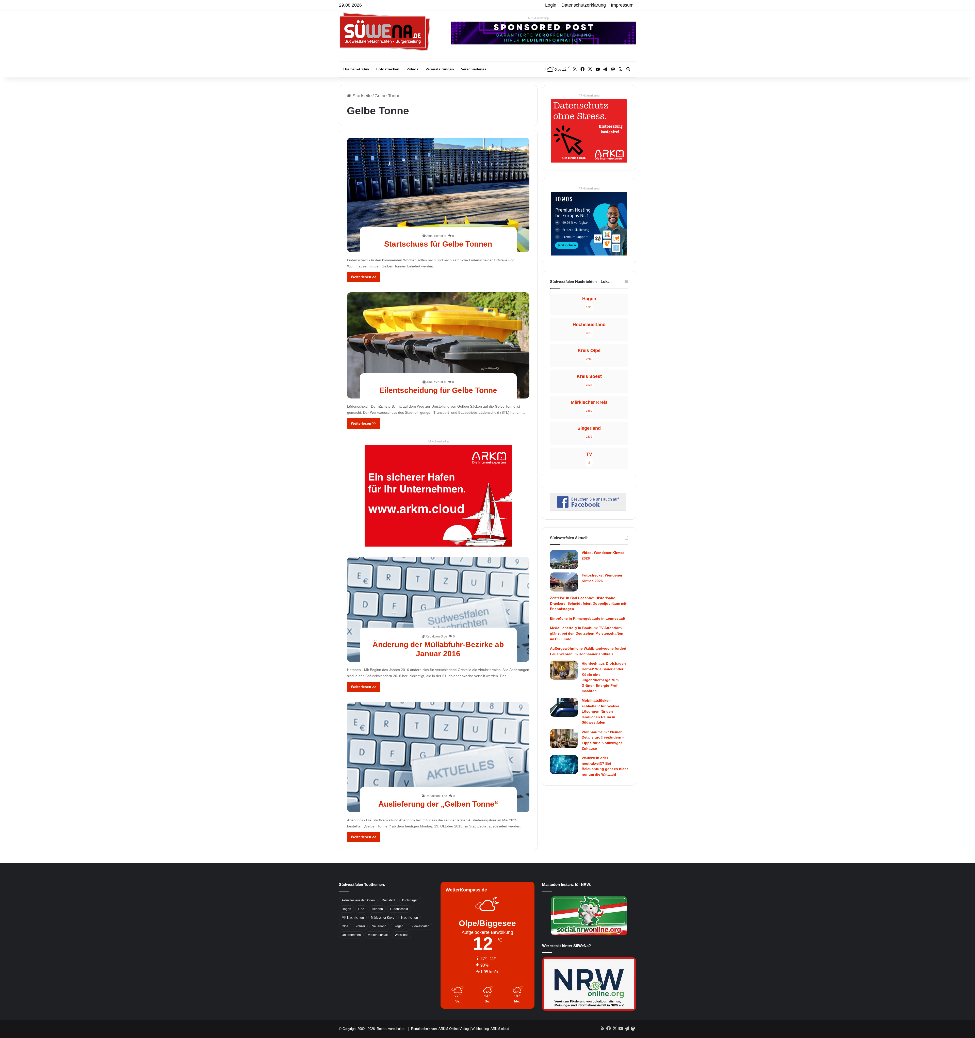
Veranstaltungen (440, 69)
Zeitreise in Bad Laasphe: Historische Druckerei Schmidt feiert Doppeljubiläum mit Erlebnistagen (588, 603)
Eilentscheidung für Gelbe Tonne (438, 390)
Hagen (346, 909)
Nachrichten (409, 917)
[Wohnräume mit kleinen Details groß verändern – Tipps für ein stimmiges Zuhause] (564, 738)
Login (550, 5)
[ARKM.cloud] (438, 495)
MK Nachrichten (353, 917)
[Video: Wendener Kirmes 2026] (564, 559)
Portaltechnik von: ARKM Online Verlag (440, 1029)
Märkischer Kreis (382, 917)
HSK (361, 909)
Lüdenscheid (399, 909)
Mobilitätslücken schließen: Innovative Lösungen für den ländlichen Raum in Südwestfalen (600, 711)
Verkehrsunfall (378, 935)
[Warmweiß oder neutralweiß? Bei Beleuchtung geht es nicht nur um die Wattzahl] (564, 764)
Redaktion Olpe (436, 636)
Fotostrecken (387, 69)
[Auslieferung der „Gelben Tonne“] (438, 757)
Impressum (622, 5)
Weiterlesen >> (363, 277)
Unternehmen (351, 935)
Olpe (345, 926)
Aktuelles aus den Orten (358, 900)
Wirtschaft (401, 935)
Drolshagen (410, 900)
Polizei (360, 926)
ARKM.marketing (538, 18)
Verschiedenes (473, 69)
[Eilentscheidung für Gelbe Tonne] (438, 345)
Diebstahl (388, 900)
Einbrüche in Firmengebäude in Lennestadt (587, 618)
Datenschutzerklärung (583, 5)
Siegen (398, 926)
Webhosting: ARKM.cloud (490, 1029)
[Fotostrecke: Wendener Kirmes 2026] (564, 582)
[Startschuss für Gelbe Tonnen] (438, 195)
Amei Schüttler (436, 236)
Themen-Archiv (356, 69)
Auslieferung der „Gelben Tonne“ (438, 804)
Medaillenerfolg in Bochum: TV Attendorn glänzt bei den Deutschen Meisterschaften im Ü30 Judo (586, 633)
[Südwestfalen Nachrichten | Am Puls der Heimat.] (384, 31)
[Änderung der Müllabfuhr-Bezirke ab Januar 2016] (438, 609)
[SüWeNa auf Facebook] (588, 509)
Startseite (361, 95)
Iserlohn (377, 909)
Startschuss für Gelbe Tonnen (438, 244)
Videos (412, 69)
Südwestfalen (420, 926)
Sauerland (379, 926)
